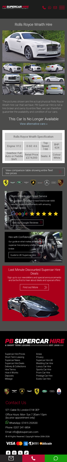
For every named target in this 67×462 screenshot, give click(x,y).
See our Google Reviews (25, 222)
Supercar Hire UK (44, 360)
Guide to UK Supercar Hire (23, 255)
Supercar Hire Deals (14, 363)
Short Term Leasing (14, 357)
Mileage (8, 379)
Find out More (30, 287)
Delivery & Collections (15, 366)
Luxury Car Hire (43, 366)
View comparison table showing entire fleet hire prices (29, 172)
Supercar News (12, 360)
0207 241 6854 (22, 427)
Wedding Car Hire (44, 363)
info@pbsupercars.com (25, 431)
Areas (39, 354)
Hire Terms (10, 369)
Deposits (9, 376)
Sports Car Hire (43, 369)
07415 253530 (30, 422)
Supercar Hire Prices (15, 354)
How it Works (11, 373)
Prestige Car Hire (44, 376)
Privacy (39, 357)
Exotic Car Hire (43, 379)
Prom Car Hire (43, 373)
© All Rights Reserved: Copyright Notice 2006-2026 (27, 436)
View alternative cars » (33, 123)
